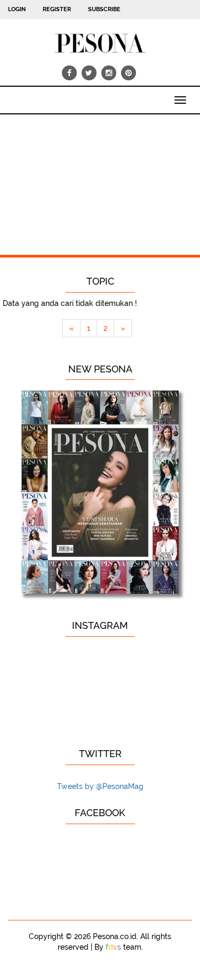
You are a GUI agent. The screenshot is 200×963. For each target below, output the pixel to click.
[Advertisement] (100, 179)
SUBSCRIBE (104, 9)
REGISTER (57, 9)
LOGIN (17, 9)
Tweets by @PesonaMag (100, 786)
